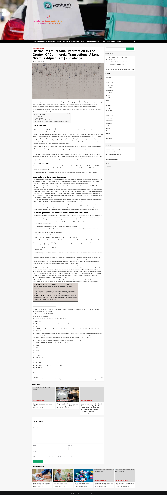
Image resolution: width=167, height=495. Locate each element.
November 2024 (109, 115)
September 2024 (109, 120)
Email (70, 445)
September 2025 (109, 90)
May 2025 (108, 100)
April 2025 (108, 102)
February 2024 (109, 138)
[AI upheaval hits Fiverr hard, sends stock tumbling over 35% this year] (67, 394)
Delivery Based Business (54, 41)
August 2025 (109, 92)
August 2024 (109, 123)
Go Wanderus (108, 166)
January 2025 (109, 110)
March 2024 (108, 135)
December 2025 (109, 82)
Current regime (38, 116)
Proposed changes (39, 118)
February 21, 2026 (40, 407)
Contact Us (120, 41)
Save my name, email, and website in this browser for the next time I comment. (53, 456)
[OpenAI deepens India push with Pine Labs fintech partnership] (104, 475)
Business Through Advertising (71, 41)
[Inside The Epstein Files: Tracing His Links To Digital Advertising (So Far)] (42, 475)
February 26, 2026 (61, 486)
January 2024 (109, 141)
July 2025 (108, 95)
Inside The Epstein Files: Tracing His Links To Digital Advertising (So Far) (117, 58)
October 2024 (109, 118)
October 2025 (109, 87)
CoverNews (87, 493)
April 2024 (108, 133)
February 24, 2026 (103, 486)
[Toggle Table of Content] (67, 114)
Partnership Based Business (39, 41)
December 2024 (109, 113)
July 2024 (108, 125)
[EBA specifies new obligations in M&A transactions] (43, 394)
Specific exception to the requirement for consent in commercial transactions (53, 121)
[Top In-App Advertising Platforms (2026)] (83, 475)
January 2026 (109, 80)
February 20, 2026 (64, 407)
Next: (89, 378)
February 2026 (109, 77)
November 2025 (109, 85)
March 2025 (108, 105)
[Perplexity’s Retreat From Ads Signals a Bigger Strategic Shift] (125, 475)
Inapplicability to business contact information (46, 119)
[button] (134, 41)
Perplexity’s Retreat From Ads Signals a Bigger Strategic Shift (120, 69)
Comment (35, 427)
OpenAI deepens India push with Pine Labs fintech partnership (120, 66)
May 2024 (108, 130)
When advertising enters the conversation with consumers (119, 61)
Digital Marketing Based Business (90, 41)
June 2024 (108, 128)
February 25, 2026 (82, 486)
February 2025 (109, 108)
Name (34, 445)
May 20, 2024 (40, 61)
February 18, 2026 (89, 413)
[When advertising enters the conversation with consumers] (63, 475)
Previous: (49, 378)
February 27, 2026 (40, 486)
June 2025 (108, 97)
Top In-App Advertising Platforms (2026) (115, 64)
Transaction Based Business (107, 41)
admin (35, 61)
